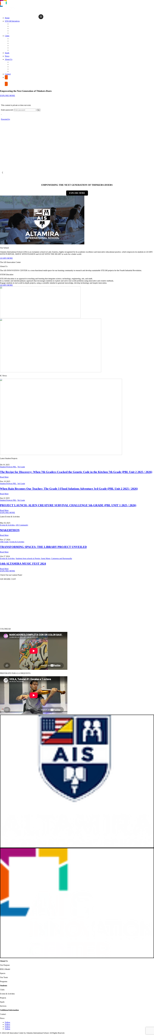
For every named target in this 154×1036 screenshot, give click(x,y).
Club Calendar (16, 43)
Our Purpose (16, 62)
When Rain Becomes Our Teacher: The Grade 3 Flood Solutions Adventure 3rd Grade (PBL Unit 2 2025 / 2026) (69, 488)
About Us (8, 59)
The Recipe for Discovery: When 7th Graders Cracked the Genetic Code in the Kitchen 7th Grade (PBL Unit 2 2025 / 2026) (76, 472)
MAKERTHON (9, 530)
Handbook (15, 45)
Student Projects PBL (20, 24)
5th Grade (21, 500)
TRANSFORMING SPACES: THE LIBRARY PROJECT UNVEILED (43, 546)
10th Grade (4, 542)
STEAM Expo (16, 33)
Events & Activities (19, 28)
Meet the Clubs (17, 39)
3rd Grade (21, 484)
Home (7, 18)
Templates (15, 50)
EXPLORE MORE (7, 96)
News (7, 56)
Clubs (7, 36)
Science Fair (15, 31)
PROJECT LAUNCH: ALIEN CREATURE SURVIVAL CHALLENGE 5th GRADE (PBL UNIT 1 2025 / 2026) (68, 505)
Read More (4, 477)
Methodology (16, 41)
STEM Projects (17, 26)
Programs (14, 71)
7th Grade (21, 467)
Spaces (13, 69)
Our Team (14, 67)
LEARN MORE (6, 258)
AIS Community (22, 525)
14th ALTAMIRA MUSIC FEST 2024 (23, 563)
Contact (8, 74)
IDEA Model (15, 64)
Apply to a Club (17, 48)
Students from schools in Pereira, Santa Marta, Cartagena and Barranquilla (44, 558)
